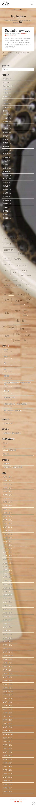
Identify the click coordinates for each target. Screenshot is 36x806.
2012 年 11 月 (6, 737)
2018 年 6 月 (6, 577)
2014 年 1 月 (6, 687)
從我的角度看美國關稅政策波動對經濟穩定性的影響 (17, 383)
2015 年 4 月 (6, 645)
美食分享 (5, 193)
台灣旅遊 (19, 294)
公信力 (27, 284)
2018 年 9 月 (6, 570)
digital (7, 258)
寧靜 (5, 369)
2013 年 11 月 (6, 695)
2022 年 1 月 (6, 512)
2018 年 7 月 (6, 573)
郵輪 (25, 340)
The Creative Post (7, 423)
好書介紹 (5, 114)
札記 (5, 4)
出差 (27, 289)
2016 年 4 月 (6, 612)
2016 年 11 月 (6, 598)
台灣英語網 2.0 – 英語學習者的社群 (12, 467)
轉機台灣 (6, 391)
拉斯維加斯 (10, 52)
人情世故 (5, 93)
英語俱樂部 (18, 334)
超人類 (6, 349)
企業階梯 (5, 96)
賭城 (28, 52)
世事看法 (5, 89)
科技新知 (5, 178)
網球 (22, 329)
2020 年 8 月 (6, 541)
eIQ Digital (6, 78)
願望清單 (5, 214)
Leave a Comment (11, 35)
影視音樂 (5, 121)
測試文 (5, 164)
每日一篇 (5, 153)
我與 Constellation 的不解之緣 (12, 410)
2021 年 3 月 (6, 520)
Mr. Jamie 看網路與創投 (9, 450)
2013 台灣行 (18, 244)
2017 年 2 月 (6, 587)
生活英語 (5, 168)
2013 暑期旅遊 (9, 250)
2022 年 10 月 (6, 502)
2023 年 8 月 (6, 491)
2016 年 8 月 (6, 605)
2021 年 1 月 (6, 523)
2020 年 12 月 (6, 527)
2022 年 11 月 (6, 498)
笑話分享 (5, 182)
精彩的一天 (7, 356)
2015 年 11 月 (6, 623)
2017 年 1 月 (6, 591)
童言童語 (21, 320)
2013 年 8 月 (6, 705)
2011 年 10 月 (6, 780)
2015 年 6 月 (6, 637)
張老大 (29, 299)
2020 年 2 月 (6, 559)
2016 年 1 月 (6, 616)
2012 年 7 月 (6, 752)
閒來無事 (5, 211)
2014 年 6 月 (6, 670)
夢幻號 (27, 294)
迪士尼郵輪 (18, 340)
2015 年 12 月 (6, 620)
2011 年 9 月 (6, 784)
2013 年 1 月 (6, 730)
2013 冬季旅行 (7, 244)
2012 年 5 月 (6, 759)
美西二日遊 (22, 52)
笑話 (4, 326)
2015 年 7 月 (6, 634)
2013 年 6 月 (6, 712)
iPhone (24, 271)
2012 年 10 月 (6, 741)
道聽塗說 (5, 207)
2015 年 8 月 (6, 630)
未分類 (5, 146)
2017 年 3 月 (6, 584)
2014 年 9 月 (6, 659)
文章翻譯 (5, 136)
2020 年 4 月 (6, 552)
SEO (22, 275)
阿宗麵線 (5, 55)
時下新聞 (5, 143)
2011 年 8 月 (6, 787)
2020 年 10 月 (6, 534)
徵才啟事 (5, 125)
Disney (17, 259)
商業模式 (5, 111)
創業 (5, 294)
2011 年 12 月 (6, 773)
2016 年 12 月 (6, 595)
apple (22, 249)
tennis (29, 275)
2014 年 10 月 (6, 655)
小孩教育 (5, 118)
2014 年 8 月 (6, 662)
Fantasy (6, 270)
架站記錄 (5, 150)
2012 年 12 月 (6, 734)
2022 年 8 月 (6, 509)
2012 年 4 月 (6, 762)
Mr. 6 (4, 446)
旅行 (7, 312)
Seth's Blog (6, 453)
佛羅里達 (7, 285)
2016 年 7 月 (6, 609)
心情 (28, 302)
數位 (29, 306)
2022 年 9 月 (6, 505)
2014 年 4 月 (6, 677)
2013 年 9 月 (6, 702)
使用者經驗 (17, 285)
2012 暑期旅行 (12, 238)
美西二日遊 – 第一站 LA (17, 30)
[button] (31, 4)
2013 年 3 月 (6, 723)
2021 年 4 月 (6, 516)
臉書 (7, 336)
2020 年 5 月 (6, 548)
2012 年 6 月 (6, 755)
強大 (5, 363)
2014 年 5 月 (6, 673)
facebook (21, 265)
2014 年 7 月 (6, 666)
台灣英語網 (6, 107)
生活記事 (5, 171)
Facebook (5, 82)
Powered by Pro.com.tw (18, 799)
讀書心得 (5, 203)
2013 (27, 238)
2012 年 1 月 (6, 770)
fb (14, 272)
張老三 (7, 300)
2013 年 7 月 (6, 709)
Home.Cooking (7, 85)
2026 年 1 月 (6, 480)
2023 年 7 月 (6, 495)
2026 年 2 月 (6, 477)
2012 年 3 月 (6, 766)
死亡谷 (16, 52)
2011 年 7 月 (6, 791)
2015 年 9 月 (6, 627)
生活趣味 (5, 175)
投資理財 (5, 132)
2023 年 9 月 (6, 487)
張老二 (18, 301)
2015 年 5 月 (6, 641)
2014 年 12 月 (6, 648)
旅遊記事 (24, 33)
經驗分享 (5, 186)
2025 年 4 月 (6, 484)
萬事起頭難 (6, 200)
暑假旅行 (17, 311)
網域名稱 (12, 327)
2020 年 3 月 (6, 555)
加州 (4, 52)
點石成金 (6, 376)
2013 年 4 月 (6, 720)
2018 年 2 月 (6, 580)
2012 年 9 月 (6, 745)
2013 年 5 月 (6, 716)
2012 (7, 230)
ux (22, 280)
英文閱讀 (5, 196)
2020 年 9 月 (6, 537)
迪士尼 (27, 335)
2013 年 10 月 (6, 698)
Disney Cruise (8, 264)
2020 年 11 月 (6, 530)
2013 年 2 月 (6, 727)
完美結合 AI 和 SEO (9, 397)
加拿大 (11, 293)
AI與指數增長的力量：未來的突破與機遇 (15, 404)
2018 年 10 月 (6, 566)
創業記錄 (5, 103)
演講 (25, 314)
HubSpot (5, 443)
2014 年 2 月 (6, 684)
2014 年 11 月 (6, 652)
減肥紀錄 (5, 161)
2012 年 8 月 (6, 748)
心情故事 (5, 128)
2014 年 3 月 (6, 680)
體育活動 (5, 218)
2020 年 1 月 (6, 562)
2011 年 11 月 (6, 777)
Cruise (21, 253)
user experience (10, 280)
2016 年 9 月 (6, 602)
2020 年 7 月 (6, 545)
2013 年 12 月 (6, 691)
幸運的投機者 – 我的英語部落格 (12, 433)
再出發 (5, 100)
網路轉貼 (5, 189)
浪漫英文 (5, 157)
